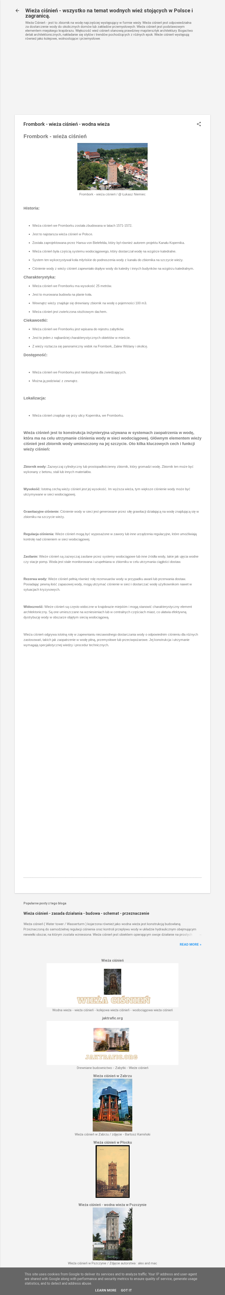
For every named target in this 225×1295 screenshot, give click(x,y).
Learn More (105, 1290)
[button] (198, 124)
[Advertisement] (112, 82)
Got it (126, 1290)
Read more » (190, 944)
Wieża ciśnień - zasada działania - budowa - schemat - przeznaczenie (86, 913)
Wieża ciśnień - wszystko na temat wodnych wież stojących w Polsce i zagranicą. (109, 13)
